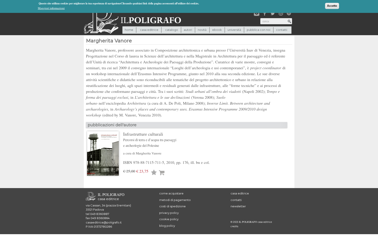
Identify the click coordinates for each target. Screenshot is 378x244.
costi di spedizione (172, 206)
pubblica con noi (258, 29)
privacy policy (169, 213)
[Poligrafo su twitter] (272, 13)
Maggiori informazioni (51, 8)
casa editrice (240, 193)
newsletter (238, 206)
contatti (281, 29)
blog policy (167, 225)
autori (188, 29)
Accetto (332, 5)
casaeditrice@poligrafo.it (104, 222)
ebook (217, 29)
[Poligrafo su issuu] (288, 13)
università (234, 29)
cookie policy (168, 219)
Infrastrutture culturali (149, 139)
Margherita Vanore (148, 153)
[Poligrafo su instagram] (280, 13)
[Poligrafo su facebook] (264, 13)
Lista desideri (154, 173)
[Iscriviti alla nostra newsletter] (256, 13)
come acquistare (171, 193)
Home (129, 29)
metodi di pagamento (175, 200)
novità (202, 29)
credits (234, 226)
